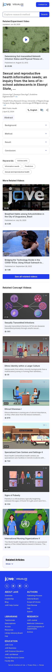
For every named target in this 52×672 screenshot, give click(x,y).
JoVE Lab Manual (11, 654)
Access (8, 627)
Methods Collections (35, 623)
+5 (4, 105)
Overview (8, 596)
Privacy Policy (32, 665)
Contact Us (42, 4)
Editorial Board (32, 599)
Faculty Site (9, 661)
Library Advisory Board (14, 633)
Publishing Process (34, 596)
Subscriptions (10, 623)
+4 (16, 97)
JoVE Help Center (12, 605)
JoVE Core (9, 645)
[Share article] (47, 110)
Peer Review (32, 605)
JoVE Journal (32, 620)
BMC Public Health (10, 108)
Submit (30, 612)
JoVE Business (10, 648)
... (14, 89)
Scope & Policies (33, 602)
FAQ (28, 608)
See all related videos (26, 276)
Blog (6, 602)
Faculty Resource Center (14, 658)
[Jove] (7, 4)
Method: (9, 134)
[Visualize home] (18, 4)
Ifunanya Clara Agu (21, 94)
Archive (30, 632)
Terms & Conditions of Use (16, 665)
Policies (41, 665)
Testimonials (10, 620)
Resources (9, 630)
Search (44, 14)
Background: (11, 125)
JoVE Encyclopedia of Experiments (35, 628)
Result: (8, 142)
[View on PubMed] (42, 110)
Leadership (9, 599)
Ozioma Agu (7, 94)
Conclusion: (10, 150)
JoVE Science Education (14, 651)
